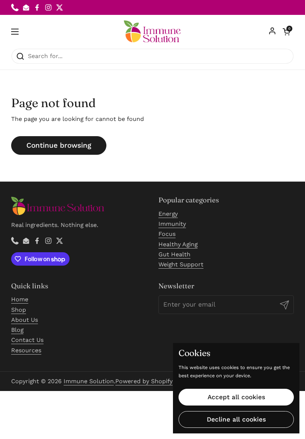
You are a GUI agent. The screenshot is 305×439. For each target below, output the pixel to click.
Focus (167, 233)
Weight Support (180, 264)
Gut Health (174, 254)
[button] (286, 31)
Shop (18, 309)
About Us (24, 319)
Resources (26, 350)
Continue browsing (58, 145)
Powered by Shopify (144, 381)
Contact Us (27, 339)
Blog (17, 329)
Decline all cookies (236, 419)
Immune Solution (89, 381)
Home (19, 299)
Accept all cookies (236, 397)
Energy (168, 213)
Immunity (172, 223)
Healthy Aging (178, 244)
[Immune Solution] (152, 31)
